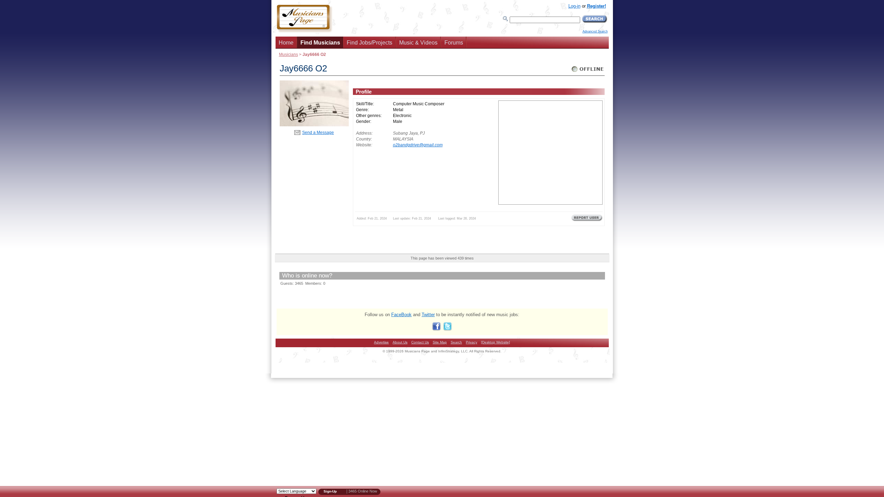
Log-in (574, 6)
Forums (453, 43)
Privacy (471, 342)
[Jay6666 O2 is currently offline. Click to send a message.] (588, 72)
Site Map (440, 342)
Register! (596, 6)
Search (456, 342)
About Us (400, 342)
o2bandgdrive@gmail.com (418, 145)
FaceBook (401, 314)
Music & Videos (418, 43)
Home (286, 43)
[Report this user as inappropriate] (587, 220)
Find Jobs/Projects (369, 43)
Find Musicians (320, 43)
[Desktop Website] (495, 342)
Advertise (381, 342)
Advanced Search (595, 31)
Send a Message (318, 132)
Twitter (428, 314)
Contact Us (420, 342)
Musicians (288, 54)
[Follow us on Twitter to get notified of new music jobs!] (447, 329)
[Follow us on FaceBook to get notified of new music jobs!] (436, 329)
